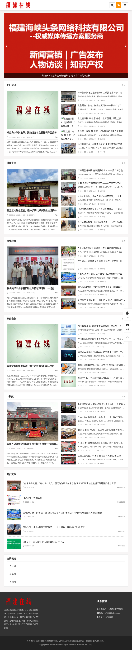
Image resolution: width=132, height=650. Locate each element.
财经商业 (11, 318)
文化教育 (11, 241)
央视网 (12, 582)
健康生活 (11, 163)
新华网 (12, 574)
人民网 (12, 566)
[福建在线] (18, 5)
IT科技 (10, 396)
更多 (123, 85)
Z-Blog (89, 645)
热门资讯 (11, 85)
